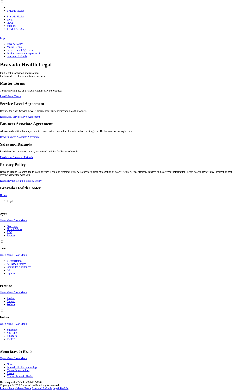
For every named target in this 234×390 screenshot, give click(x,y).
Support (11, 25)
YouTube (12, 332)
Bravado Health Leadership (22, 367)
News (10, 22)
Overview (12, 226)
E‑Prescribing (14, 260)
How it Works (14, 229)
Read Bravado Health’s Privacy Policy (21, 180)
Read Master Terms (10, 96)
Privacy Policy (15, 43)
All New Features (16, 263)
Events (10, 373)
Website (11, 304)
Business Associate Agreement (23, 53)
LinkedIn (12, 335)
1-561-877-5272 (15, 28)
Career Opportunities (18, 370)
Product (11, 298)
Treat (9, 19)
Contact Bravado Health (20, 376)
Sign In (11, 235)
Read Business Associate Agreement (19, 136)
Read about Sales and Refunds (16, 157)
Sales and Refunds (17, 56)
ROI (9, 232)
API (9, 270)
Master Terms (14, 47)
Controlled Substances (19, 266)
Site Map (64, 388)
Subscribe (12, 329)
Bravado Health (15, 16)
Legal (3, 38)
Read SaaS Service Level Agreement (20, 116)
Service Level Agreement (20, 50)
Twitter (11, 338)
